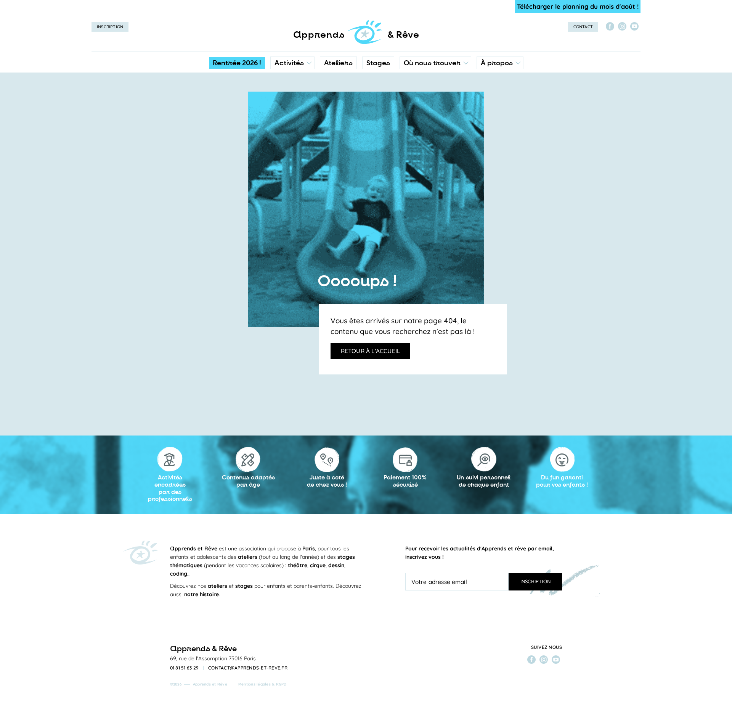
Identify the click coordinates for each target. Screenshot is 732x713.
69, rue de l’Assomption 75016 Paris (213, 658)
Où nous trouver (432, 63)
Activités (289, 63)
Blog (488, 112)
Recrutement (499, 127)
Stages (378, 63)
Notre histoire (500, 97)
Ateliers (338, 63)
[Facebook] (610, 26)
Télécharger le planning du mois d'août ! (578, 6)
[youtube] (634, 26)
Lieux (433, 112)
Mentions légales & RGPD (262, 684)
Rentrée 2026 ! (237, 63)
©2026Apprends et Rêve (198, 684)
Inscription (110, 26)
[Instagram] (622, 26)
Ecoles (435, 97)
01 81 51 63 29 (184, 668)
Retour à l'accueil (370, 351)
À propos (497, 63)
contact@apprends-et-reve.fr (247, 668)
